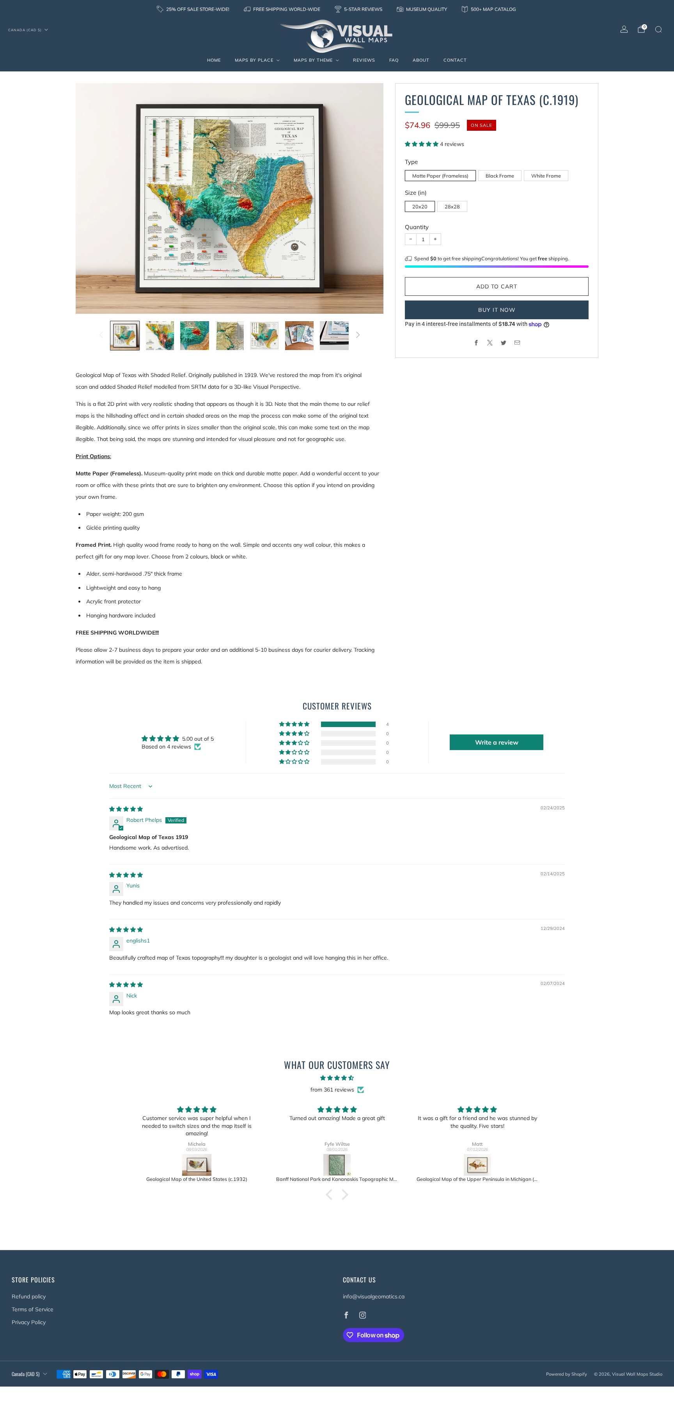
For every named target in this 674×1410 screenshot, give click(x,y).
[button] (422, 144)
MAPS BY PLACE (254, 60)
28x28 (452, 206)
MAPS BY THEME (313, 60)
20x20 (419, 206)
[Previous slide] (91, 198)
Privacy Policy (29, 1322)
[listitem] (193, 9)
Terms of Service (32, 1309)
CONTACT (455, 60)
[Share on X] (490, 343)
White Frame (546, 175)
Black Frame (500, 175)
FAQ (394, 60)
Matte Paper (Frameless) (440, 175)
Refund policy (29, 1296)
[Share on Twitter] (504, 343)
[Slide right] (358, 335)
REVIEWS (364, 60)
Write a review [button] (496, 742)
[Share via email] (517, 343)
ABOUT (421, 60)
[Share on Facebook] (476, 343)
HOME (214, 60)
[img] (126, 809)
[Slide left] (101, 335)
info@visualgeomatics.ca (373, 1296)
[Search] (658, 29)
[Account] (624, 29)
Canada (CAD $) (25, 30)
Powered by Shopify (566, 1374)
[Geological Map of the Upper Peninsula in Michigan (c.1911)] (477, 1165)
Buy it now (497, 309)
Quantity (417, 227)
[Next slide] (368, 198)
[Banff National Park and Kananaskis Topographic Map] (337, 1165)
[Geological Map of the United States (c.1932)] (197, 1165)
